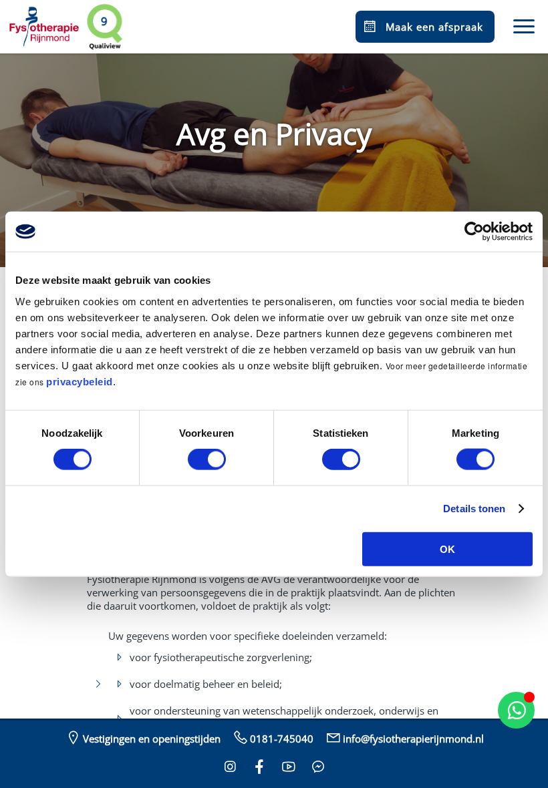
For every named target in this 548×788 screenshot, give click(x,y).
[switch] (207, 459)
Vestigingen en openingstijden (152, 738)
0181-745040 (281, 738)
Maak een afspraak (434, 26)
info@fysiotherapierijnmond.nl (413, 738)
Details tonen (474, 508)
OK (447, 548)
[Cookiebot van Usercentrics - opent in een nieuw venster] (474, 232)
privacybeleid (79, 381)
